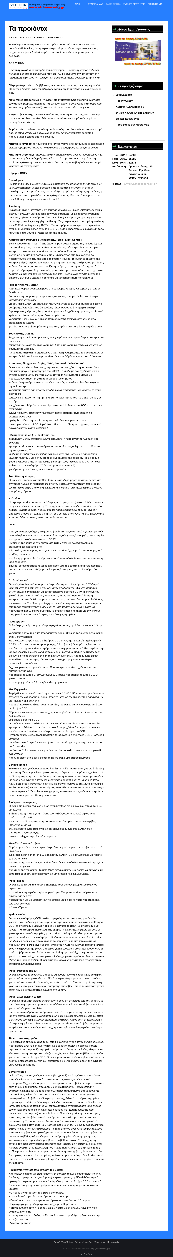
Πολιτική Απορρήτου (84, 1242)
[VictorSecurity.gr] (38, 6)
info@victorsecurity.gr (140, 183)
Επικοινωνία (113, 1242)
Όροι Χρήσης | (68, 1242)
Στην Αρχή (87, 1254)
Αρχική (57, 1242)
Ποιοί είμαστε (100, 1242)
